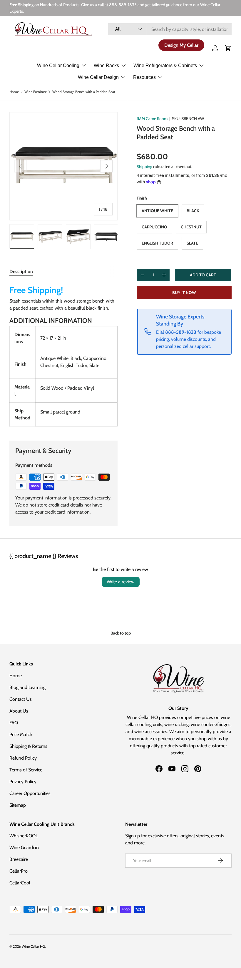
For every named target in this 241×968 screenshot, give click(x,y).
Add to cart (203, 275)
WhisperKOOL (23, 836)
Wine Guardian (24, 847)
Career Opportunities (30, 793)
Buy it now (184, 292)
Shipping (144, 166)
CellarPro (18, 871)
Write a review (121, 582)
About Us (18, 711)
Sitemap (17, 805)
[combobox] (170, 29)
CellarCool (19, 883)
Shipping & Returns (28, 746)
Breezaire (18, 859)
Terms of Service (25, 770)
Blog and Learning (27, 687)
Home (14, 92)
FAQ (13, 722)
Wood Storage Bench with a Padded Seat (83, 92)
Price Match (20, 734)
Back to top (121, 633)
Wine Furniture (35, 92)
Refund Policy (23, 758)
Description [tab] (21, 271)
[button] (228, 48)
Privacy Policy (22, 781)
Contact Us (20, 699)
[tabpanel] (63, 354)
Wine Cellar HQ (33, 946)
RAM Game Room (152, 118)
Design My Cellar (181, 45)
